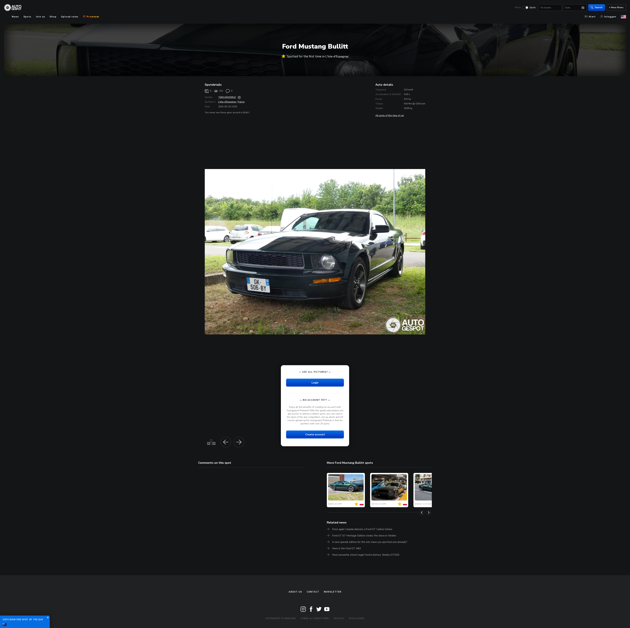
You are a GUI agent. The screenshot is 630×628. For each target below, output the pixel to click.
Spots (533, 7)
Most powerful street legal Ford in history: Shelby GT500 (365, 555)
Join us (40, 16)
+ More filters (616, 7)
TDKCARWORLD (227, 97)
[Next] (428, 512)
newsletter (332, 591)
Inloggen (610, 16)
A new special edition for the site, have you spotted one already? (369, 542)
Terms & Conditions (314, 618)
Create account (315, 434)
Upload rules (69, 16)
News (518, 7)
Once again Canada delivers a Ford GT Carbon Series (362, 529)
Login (315, 382)
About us (295, 591)
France (241, 101)
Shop (53, 16)
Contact (313, 591)
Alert (592, 16)
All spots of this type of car (389, 115)
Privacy (339, 618)
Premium (92, 16)
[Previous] (422, 512)
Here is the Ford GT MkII (346, 548)
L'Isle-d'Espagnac (227, 101)
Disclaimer (357, 618)
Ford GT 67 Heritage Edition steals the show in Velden (364, 535)
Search (598, 7)
